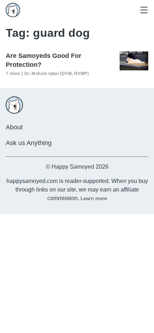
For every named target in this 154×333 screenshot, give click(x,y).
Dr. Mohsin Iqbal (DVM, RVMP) (56, 73)
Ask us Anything (29, 142)
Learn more (94, 198)
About (14, 127)
